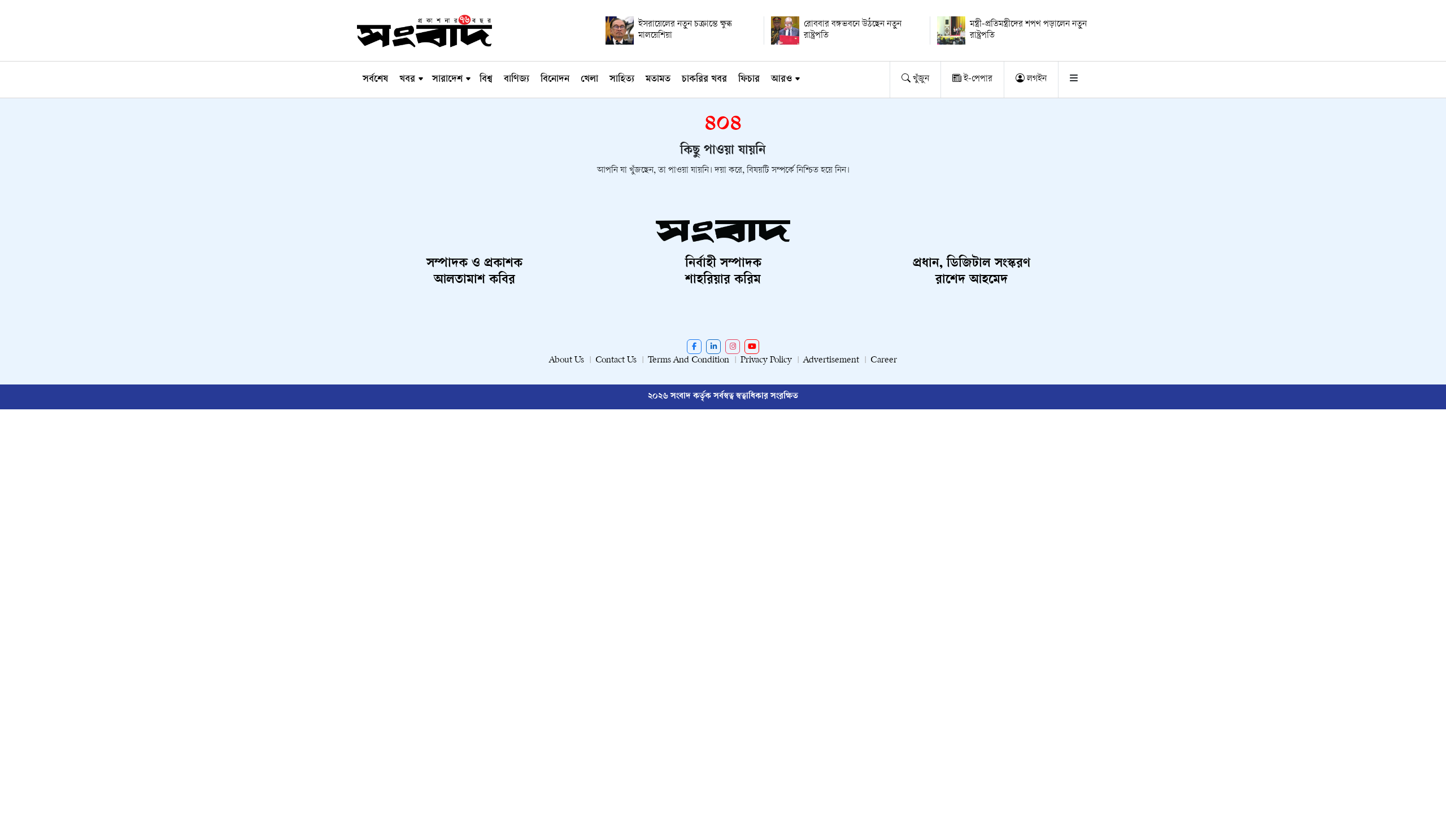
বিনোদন (555, 79)
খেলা (589, 79)
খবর (407, 79)
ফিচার (749, 79)
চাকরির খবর (704, 79)
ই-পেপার (976, 79)
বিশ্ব (486, 79)
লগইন (1036, 79)
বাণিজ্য (516, 79)
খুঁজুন (920, 79)
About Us (566, 360)
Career (883, 360)
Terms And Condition (688, 360)
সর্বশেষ (375, 79)
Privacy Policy (766, 360)
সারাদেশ (447, 79)
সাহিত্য (621, 79)
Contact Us (616, 360)
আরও (781, 79)
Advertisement (831, 360)
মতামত (658, 79)
